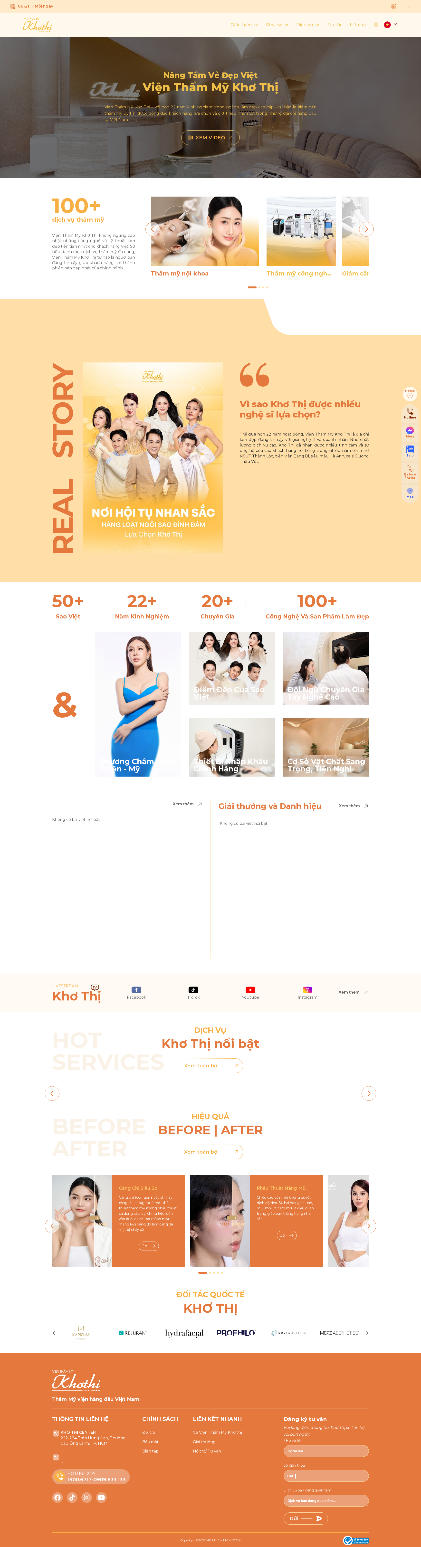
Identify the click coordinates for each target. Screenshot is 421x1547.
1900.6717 (79, 1479)
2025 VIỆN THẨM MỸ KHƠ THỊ (219, 1540)
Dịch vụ (304, 25)
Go (144, 1246)
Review (274, 25)
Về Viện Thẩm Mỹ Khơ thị (217, 1432)
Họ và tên (294, 1440)
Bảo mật (150, 1442)
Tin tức (335, 25)
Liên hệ (358, 25)
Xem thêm (183, 804)
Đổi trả (148, 1432)
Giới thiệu (241, 25)
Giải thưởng (204, 1442)
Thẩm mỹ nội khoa (180, 273)
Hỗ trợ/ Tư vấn (207, 1451)
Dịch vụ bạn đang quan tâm (307, 1490)
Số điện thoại (295, 1465)
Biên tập (150, 1451)
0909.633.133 (109, 1479)
